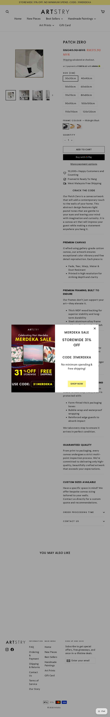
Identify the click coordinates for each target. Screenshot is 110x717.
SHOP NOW (77, 383)
